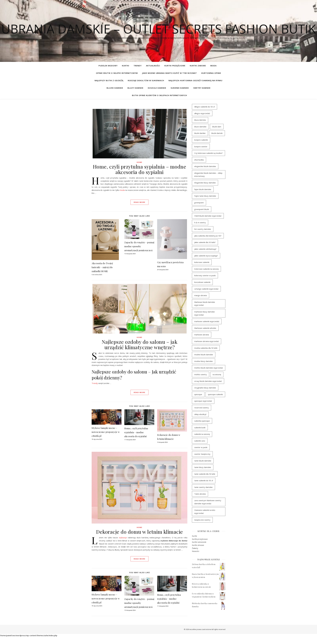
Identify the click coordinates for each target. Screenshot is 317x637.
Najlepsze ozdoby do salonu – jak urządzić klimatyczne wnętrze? (139, 344)
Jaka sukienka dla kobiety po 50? (207, 235)
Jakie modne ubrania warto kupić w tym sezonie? (169, 73)
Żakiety (195, 548)
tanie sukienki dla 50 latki (204, 474)
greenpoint (199, 202)
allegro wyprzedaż (202, 113)
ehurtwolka (199, 160)
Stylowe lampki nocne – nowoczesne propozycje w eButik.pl (106, 432)
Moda (213, 65)
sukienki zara (199, 441)
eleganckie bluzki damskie (205, 166)
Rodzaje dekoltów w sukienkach (146, 80)
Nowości (195, 551)
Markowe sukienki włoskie (205, 328)
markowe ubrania (201, 334)
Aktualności (153, 65)
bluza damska (200, 120)
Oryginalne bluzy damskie (205, 387)
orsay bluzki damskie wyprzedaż (208, 381)
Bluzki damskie (115, 88)
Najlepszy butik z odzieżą (109, 80)
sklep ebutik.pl (200, 414)
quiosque (198, 394)
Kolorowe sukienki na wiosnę (206, 269)
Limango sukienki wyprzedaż (206, 289)
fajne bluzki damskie (202, 189)
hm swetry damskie (202, 229)
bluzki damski (217, 133)
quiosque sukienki (215, 394)
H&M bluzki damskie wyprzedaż (207, 216)
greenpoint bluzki (201, 209)
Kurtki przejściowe (174, 65)
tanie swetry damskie (203, 487)
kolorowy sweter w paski (205, 275)
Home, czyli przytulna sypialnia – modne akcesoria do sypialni (139, 169)
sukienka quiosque (202, 421)
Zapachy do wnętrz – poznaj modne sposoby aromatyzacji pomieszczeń (139, 246)
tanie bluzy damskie (202, 467)
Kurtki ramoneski (199, 542)
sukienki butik (199, 427)
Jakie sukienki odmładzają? (205, 249)
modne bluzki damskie (203, 354)
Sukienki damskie (180, 88)
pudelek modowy (108, 65)
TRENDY (138, 65)
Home (139, 162)
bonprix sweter (200, 146)
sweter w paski (200, 447)
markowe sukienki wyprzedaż (206, 321)
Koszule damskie (157, 88)
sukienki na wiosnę (202, 434)
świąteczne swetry (202, 520)
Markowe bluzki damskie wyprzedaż (204, 303)
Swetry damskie (202, 88)
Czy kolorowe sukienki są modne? (208, 153)
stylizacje (123, 537)
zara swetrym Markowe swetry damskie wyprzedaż (207, 502)
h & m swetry (200, 222)
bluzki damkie (200, 133)
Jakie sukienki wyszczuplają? (206, 255)
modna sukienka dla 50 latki (205, 348)
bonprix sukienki (201, 140)
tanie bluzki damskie (202, 460)
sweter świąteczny (202, 454)
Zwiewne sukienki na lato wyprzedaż (204, 511)
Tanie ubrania (200, 494)
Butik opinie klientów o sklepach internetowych (159, 95)
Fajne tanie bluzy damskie (205, 196)
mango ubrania (200, 295)
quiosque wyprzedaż (203, 401)
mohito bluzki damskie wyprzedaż (208, 368)
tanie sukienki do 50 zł (203, 480)
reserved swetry (201, 407)
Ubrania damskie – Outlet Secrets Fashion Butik (158, 29)
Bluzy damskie (135, 88)
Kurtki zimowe (198, 65)
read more (139, 202)
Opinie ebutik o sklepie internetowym (117, 73)
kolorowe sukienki (201, 262)
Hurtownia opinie (211, 73)
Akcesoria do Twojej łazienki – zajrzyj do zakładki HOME (102, 267)
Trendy (95, 383)
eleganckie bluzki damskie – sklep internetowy (208, 174)
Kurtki (125, 65)
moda (122, 190)
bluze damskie (200, 126)
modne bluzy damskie (203, 361)
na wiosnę (217, 374)
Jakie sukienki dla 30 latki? (205, 242)
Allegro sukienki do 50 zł (204, 106)
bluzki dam (216, 126)
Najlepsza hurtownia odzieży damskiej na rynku (195, 80)
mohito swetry (200, 374)
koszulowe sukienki (202, 282)
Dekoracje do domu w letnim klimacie (139, 531)
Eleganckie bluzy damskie (205, 182)
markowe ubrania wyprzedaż (206, 341)
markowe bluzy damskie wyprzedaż (204, 313)
